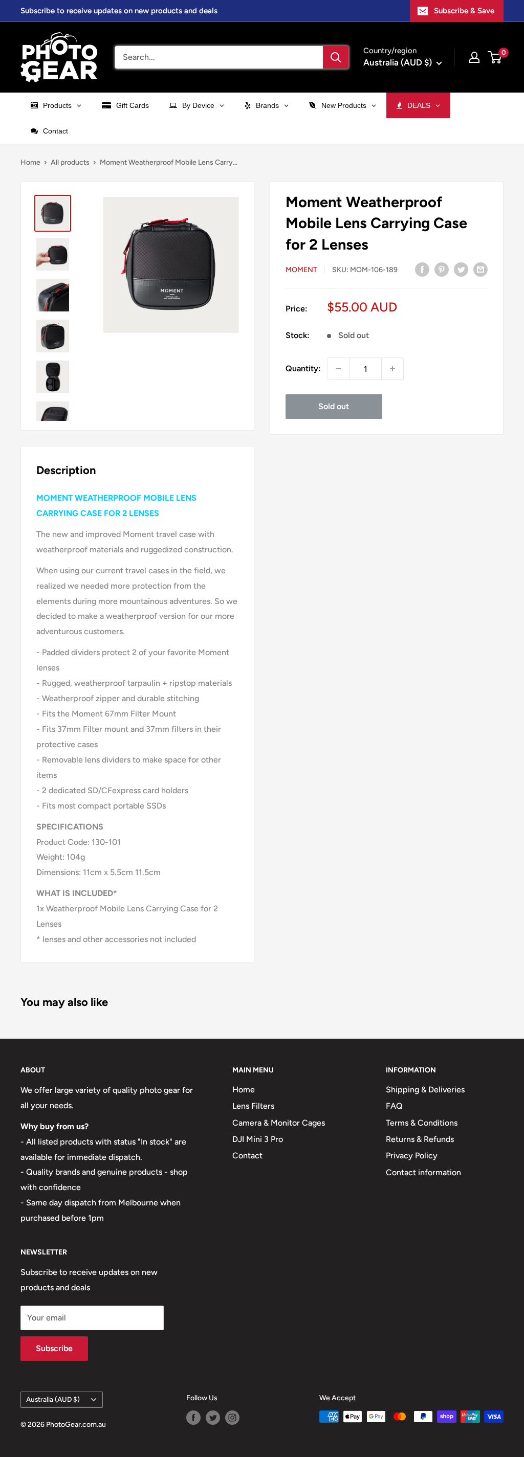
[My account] (474, 57)
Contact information (423, 1172)
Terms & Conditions (421, 1123)
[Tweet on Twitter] (461, 269)
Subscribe (54, 1348)
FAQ (394, 1106)
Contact (247, 1155)
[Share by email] (480, 269)
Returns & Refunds (420, 1139)
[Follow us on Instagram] (232, 1417)
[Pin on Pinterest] (441, 269)
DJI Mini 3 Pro (257, 1139)
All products (70, 162)
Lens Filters (253, 1106)
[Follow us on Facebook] (193, 1417)
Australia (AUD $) (53, 1399)
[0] (495, 57)
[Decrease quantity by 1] (338, 368)
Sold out (333, 406)
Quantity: (303, 368)
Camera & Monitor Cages (278, 1123)
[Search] (335, 57)
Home (30, 162)
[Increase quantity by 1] (392, 368)
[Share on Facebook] (422, 269)
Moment (301, 269)
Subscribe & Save (464, 10)
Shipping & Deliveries (425, 1089)
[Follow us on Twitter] (213, 1417)
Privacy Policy (412, 1155)
